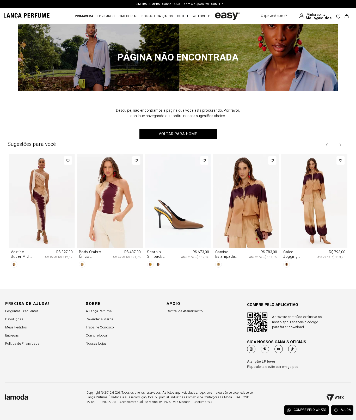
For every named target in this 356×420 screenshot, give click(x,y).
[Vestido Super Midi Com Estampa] (42, 212)
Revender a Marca (99, 319)
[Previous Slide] (327, 145)
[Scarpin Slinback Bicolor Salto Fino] (178, 212)
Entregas (12, 335)
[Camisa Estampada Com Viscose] (246, 212)
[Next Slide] (340, 145)
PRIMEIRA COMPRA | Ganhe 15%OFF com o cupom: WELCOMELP (178, 1)
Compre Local (97, 335)
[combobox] (279, 16)
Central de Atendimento (185, 311)
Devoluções (14, 319)
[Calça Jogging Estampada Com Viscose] (314, 212)
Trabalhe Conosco (100, 327)
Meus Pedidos (16, 327)
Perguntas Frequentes (22, 311)
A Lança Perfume (99, 311)
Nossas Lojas (96, 343)
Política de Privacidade (22, 343)
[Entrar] (303, 16)
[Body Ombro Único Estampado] (110, 212)
